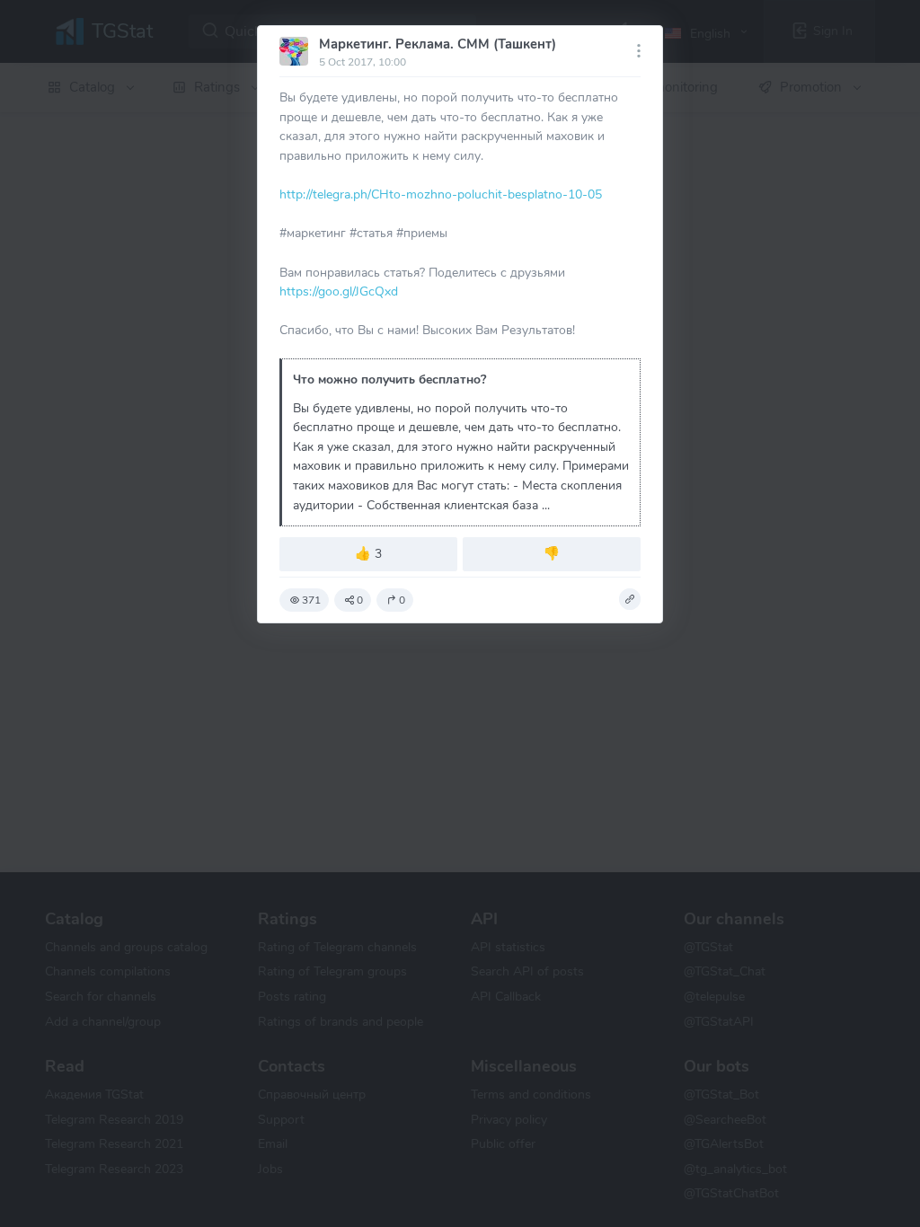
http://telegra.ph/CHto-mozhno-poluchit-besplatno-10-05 (440, 194)
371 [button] (311, 600)
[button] (630, 599)
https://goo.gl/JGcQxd (338, 291)
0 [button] (360, 600)
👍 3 (368, 553)
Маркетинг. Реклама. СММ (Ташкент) (437, 44)
